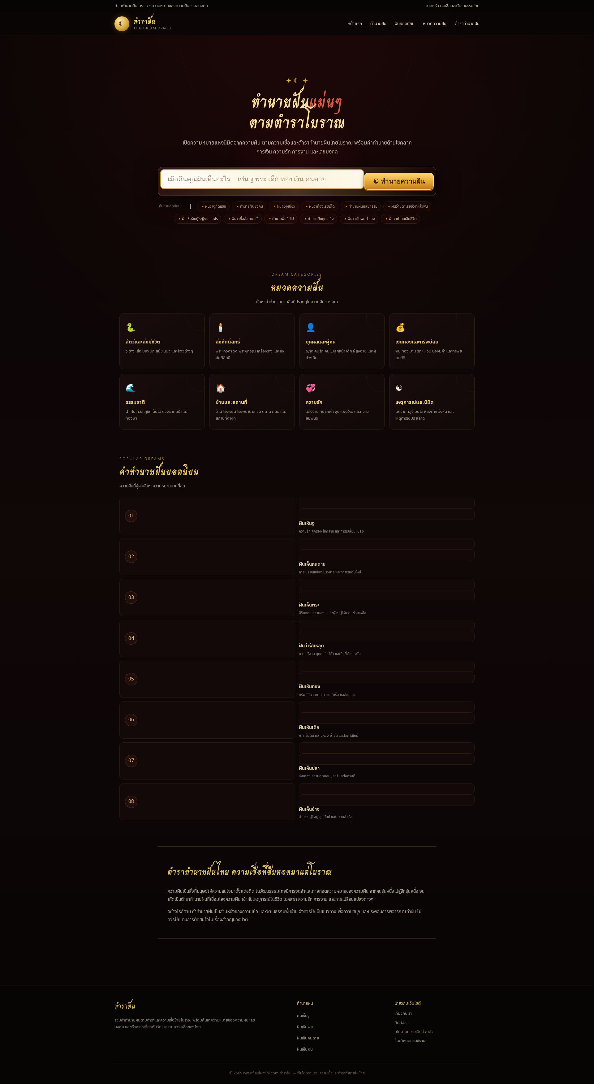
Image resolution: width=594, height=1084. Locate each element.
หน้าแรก (355, 23)
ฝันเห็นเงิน (305, 1049)
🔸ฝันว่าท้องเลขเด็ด (319, 206)
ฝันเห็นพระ (309, 605)
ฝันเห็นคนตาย (312, 564)
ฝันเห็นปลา (309, 768)
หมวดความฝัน (434, 23)
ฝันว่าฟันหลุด (311, 646)
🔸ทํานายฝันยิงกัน (249, 206)
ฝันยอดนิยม (405, 23)
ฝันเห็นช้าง (309, 809)
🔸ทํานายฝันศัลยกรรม (360, 206)
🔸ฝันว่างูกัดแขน (213, 206)
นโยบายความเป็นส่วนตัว (413, 1032)
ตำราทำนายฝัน (467, 23)
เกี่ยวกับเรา (403, 1013)
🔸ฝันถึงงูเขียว (283, 206)
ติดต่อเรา (401, 1023)
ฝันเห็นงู (307, 523)
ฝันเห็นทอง (309, 686)
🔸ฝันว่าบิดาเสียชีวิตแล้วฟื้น (407, 206)
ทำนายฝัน (378, 23)
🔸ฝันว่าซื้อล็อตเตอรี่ (242, 219)
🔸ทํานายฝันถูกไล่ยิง (318, 219)
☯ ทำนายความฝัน (399, 181)
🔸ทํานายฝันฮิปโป (281, 219)
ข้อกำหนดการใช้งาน (409, 1041)
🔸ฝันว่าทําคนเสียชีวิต (400, 219)
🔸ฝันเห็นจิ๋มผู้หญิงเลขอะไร (197, 219)
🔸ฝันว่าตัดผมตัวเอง (359, 219)
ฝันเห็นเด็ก (309, 727)
